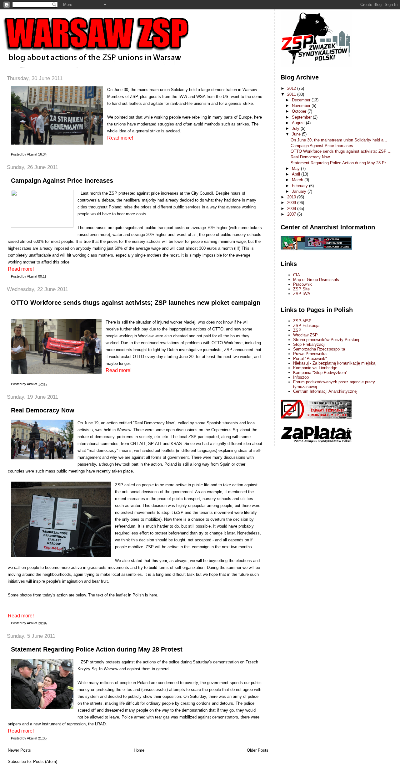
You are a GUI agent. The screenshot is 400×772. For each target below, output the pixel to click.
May (296, 168)
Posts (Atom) (45, 761)
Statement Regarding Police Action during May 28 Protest (96, 649)
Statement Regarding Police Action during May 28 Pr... (340, 163)
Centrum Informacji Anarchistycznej (325, 391)
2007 (292, 214)
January (300, 191)
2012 (292, 88)
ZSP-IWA (301, 293)
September (302, 117)
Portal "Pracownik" (310, 358)
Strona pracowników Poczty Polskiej (326, 339)
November (302, 105)
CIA (296, 275)
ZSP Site (301, 289)
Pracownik (302, 284)
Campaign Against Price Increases (62, 180)
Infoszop (301, 377)
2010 (292, 197)
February (300, 185)
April (296, 174)
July (296, 128)
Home (139, 750)
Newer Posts (19, 750)
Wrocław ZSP (305, 335)
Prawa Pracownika (310, 353)
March (298, 179)
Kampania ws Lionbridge (315, 368)
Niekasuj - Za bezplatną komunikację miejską (334, 363)
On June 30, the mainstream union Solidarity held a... (339, 140)
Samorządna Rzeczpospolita (319, 349)
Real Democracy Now (42, 410)
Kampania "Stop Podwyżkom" (320, 372)
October (300, 111)
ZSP (297, 330)
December (302, 100)
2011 (292, 94)
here (153, 595)
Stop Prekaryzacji (309, 344)
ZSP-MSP (302, 321)
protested (126, 193)
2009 (292, 202)
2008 (292, 208)
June (297, 134)
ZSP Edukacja (306, 325)
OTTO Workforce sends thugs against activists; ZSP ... (341, 151)
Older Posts (257, 750)
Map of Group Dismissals (316, 279)
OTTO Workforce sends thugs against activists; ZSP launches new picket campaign (135, 302)
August (299, 122)
